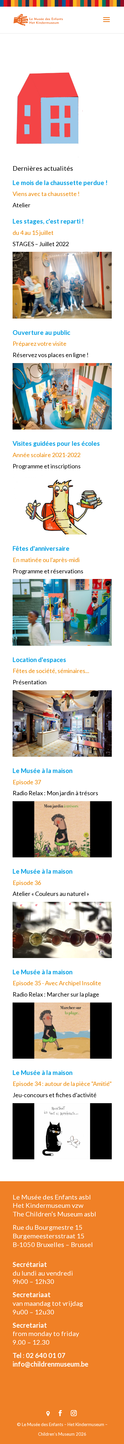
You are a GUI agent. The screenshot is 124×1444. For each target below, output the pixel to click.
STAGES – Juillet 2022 (41, 243)
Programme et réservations (48, 571)
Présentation (30, 682)
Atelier (21, 205)
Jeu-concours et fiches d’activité (55, 1095)
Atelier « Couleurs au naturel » (51, 893)
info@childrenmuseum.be (50, 1364)
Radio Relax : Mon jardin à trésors (55, 793)
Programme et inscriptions (47, 466)
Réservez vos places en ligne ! (51, 354)
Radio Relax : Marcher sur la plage (56, 994)
